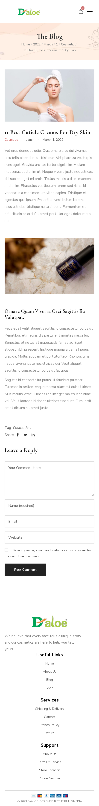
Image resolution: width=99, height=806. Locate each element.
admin (30, 139)
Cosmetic (67, 44)
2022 (37, 44)
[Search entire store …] (74, 11)
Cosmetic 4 (22, 427)
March (48, 44)
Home (25, 44)
